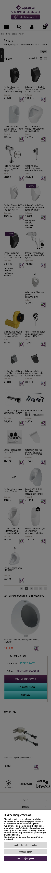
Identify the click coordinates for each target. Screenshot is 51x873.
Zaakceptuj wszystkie (25, 858)
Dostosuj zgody (25, 851)
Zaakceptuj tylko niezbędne (25, 844)
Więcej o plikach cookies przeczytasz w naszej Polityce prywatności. (23, 838)
